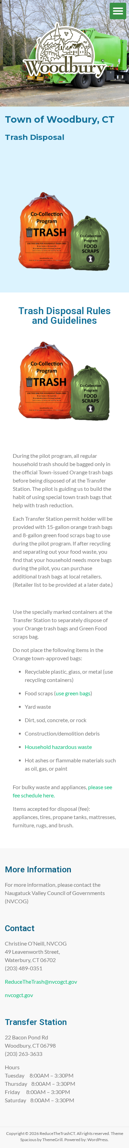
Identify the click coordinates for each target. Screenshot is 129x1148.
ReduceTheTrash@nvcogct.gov (41, 981)
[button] (118, 11)
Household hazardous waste (58, 746)
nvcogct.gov (19, 995)
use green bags (73, 693)
